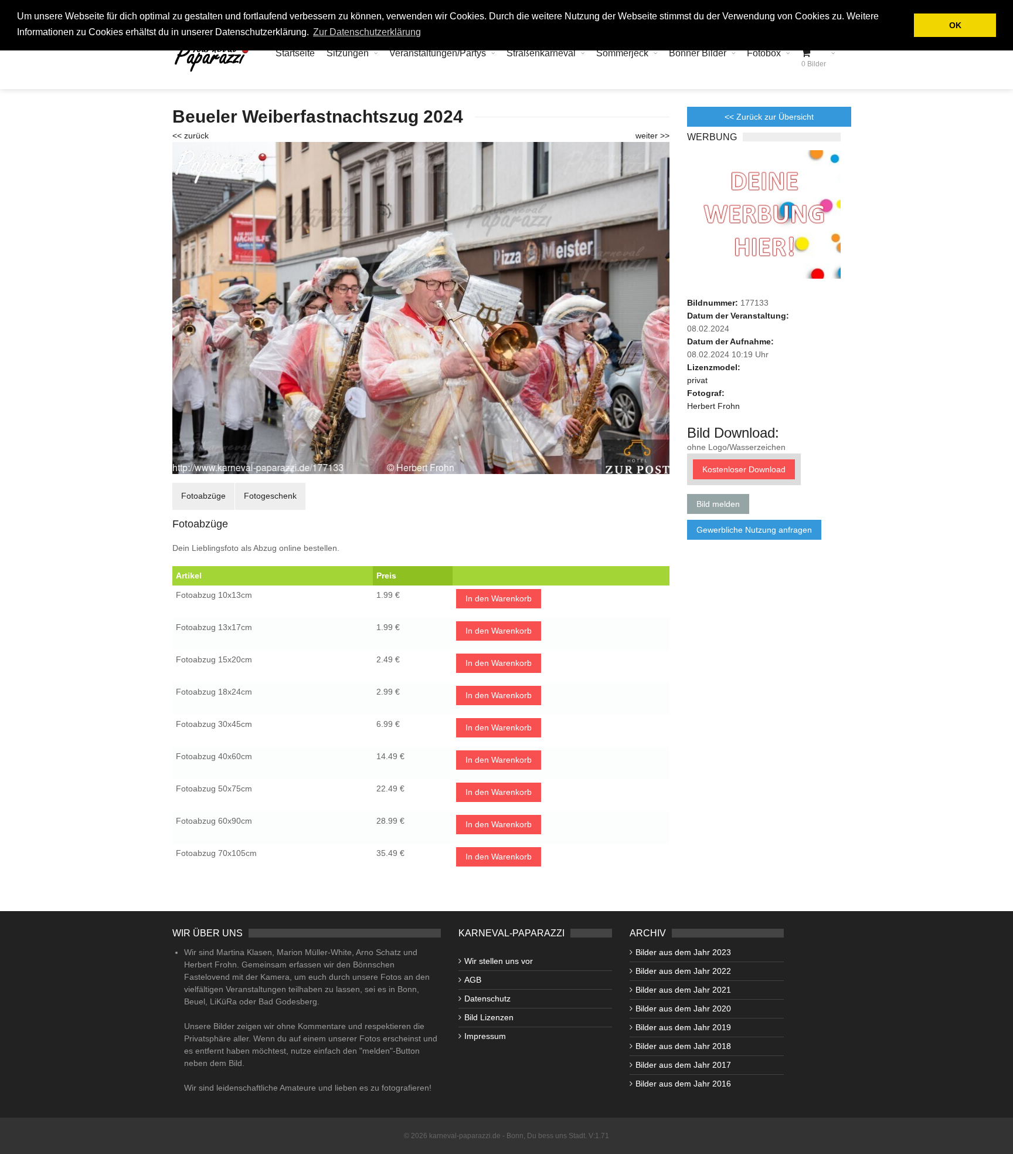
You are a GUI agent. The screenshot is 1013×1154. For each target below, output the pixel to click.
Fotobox (764, 53)
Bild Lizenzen (489, 1017)
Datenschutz (487, 998)
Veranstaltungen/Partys (437, 53)
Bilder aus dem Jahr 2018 (683, 1046)
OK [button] (955, 25)
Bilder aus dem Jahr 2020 (683, 1008)
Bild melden (718, 504)
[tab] (203, 496)
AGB (472, 979)
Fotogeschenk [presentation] (270, 495)
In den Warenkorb (498, 598)
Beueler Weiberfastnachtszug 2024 (317, 116)
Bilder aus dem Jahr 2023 (683, 952)
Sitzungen (348, 53)
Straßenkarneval (541, 53)
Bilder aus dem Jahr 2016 (683, 1083)
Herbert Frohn (713, 406)
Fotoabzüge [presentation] (203, 495)
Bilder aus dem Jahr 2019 (683, 1027)
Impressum (485, 1036)
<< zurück (190, 135)
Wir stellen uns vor (498, 961)
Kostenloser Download (744, 469)
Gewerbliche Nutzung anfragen (754, 529)
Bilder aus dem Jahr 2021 (683, 989)
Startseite (295, 53)
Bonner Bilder (697, 53)
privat (697, 380)
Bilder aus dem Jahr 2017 (683, 1065)
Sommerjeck (622, 53)
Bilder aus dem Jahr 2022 (683, 971)
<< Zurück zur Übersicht (769, 116)
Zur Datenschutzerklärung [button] (367, 32)
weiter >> (652, 135)
